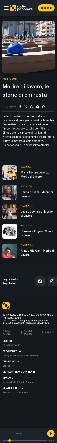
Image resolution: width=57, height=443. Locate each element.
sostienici (46, 7)
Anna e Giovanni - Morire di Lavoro (37, 252)
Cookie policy (28, 332)
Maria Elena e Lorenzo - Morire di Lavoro (36, 174)
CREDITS (50, 332)
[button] (6, 8)
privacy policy (7, 332)
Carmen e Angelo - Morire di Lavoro (37, 233)
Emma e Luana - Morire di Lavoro (37, 194)
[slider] (9, 440)
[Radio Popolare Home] (21, 8)
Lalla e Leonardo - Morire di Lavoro (37, 213)
